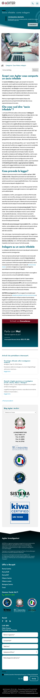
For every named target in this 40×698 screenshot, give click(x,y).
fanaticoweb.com (32, 693)
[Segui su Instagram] (6, 621)
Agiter (7, 364)
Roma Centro (6, 569)
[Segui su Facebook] (2, 621)
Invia (34, 678)
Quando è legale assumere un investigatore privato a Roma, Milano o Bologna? (18, 382)
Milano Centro (7, 578)
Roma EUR (5, 572)
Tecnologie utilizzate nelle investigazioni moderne (17, 361)
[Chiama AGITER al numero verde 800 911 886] (33, 3)
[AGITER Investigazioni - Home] (15, 3)
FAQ (3, 628)
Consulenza (32, 24)
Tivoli (4, 587)
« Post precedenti (7, 401)
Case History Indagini (19, 65)
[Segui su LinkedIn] (10, 621)
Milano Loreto (6, 581)
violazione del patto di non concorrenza (24, 295)
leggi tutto (7, 371)
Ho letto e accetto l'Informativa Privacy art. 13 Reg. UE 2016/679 (21, 674)
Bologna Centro (7, 584)
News (20, 364)
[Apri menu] (37, 3)
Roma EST (5, 575)
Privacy (8, 628)
